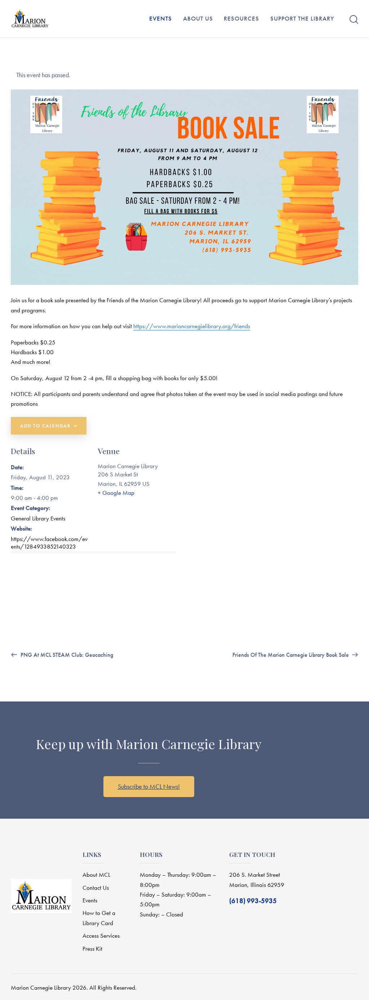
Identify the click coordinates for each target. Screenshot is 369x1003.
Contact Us (96, 888)
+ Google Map (116, 493)
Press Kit (92, 949)
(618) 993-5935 (253, 900)
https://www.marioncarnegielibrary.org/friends (191, 326)
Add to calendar (45, 426)
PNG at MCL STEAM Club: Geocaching (66, 655)
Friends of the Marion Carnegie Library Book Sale (291, 655)
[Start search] (354, 19)
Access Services (101, 936)
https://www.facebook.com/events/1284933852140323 (49, 542)
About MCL (96, 875)
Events (90, 900)
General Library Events (38, 518)
